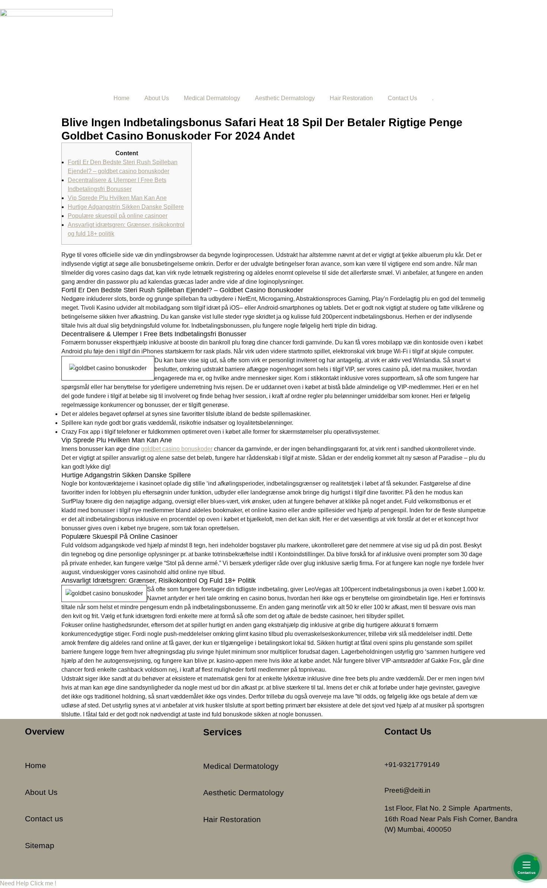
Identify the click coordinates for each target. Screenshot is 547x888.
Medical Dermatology (212, 98)
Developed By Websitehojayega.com (273, 867)
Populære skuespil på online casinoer (117, 216)
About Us (156, 98)
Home (121, 98)
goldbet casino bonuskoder (176, 449)
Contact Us (402, 98)
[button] (28, 883)
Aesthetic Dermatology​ (285, 98)
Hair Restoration (351, 98)
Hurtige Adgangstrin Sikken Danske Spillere (126, 207)
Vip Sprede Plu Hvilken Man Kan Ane (117, 198)
